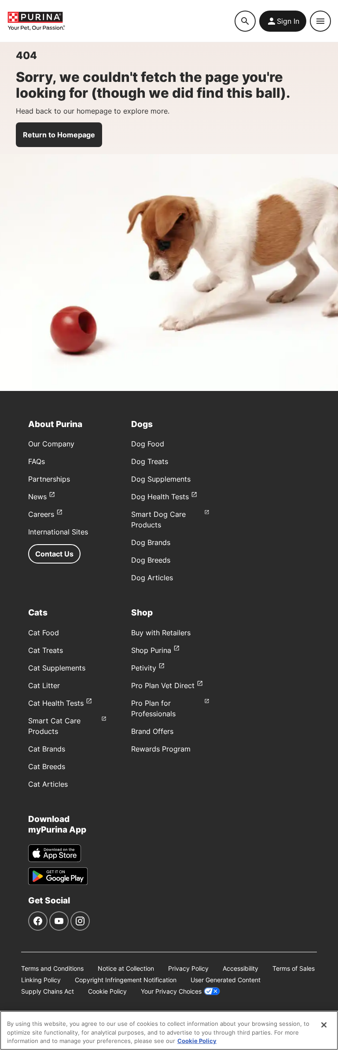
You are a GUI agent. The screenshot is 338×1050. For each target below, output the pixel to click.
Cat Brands (46, 748)
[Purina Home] (121, 21)
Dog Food (147, 443)
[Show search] (245, 21)
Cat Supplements (56, 667)
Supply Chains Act (47, 991)
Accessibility (240, 968)
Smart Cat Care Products (54, 726)
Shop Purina (151, 650)
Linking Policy (41, 980)
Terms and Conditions (52, 968)
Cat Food (43, 632)
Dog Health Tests (160, 496)
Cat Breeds (46, 766)
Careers (41, 514)
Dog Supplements (161, 479)
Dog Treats (149, 461)
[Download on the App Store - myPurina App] (54, 853)
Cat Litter (44, 685)
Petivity (143, 667)
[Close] (324, 1025)
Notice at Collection (126, 968)
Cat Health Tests (56, 703)
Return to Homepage (59, 134)
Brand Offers (152, 731)
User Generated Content (226, 980)
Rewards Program (161, 748)
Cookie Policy (107, 991)
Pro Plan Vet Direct (163, 685)
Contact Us (54, 553)
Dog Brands (150, 542)
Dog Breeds (150, 560)
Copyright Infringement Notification (125, 980)
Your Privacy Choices (171, 991)
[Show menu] (320, 21)
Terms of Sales (293, 968)
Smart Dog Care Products (158, 519)
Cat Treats (45, 650)
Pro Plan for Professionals (153, 708)
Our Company (51, 443)
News (37, 496)
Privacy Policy (188, 968)
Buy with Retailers (161, 632)
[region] (169, 1030)
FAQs (36, 461)
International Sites (58, 531)
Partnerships (49, 479)
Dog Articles (152, 577)
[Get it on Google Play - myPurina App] (58, 876)
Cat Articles (48, 784)
